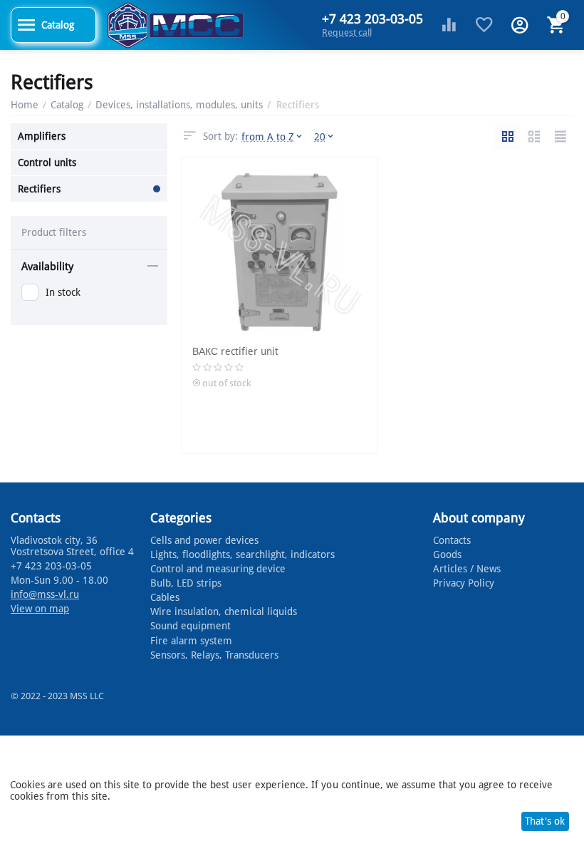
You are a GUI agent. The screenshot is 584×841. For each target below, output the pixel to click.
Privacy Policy (463, 583)
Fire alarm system (191, 640)
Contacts (452, 540)
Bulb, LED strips (185, 583)
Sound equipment (190, 625)
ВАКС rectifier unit (235, 351)
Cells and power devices (204, 540)
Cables (164, 597)
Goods (447, 554)
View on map (40, 608)
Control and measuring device (218, 568)
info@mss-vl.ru (45, 594)
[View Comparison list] (449, 25)
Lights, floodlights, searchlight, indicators (242, 554)
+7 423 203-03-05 (372, 19)
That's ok (545, 821)
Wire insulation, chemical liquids (223, 611)
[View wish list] (484, 25)
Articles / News (467, 568)
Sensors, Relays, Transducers (214, 655)
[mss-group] (175, 24)
